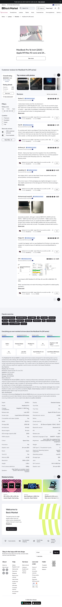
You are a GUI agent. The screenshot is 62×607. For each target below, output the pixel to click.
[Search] (20, 8)
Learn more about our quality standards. (30, 398)
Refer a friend (25, 565)
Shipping (14, 573)
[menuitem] (13, 12)
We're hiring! (5, 567)
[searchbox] (28, 8)
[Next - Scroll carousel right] (58, 75)
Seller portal (15, 569)
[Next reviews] (58, 299)
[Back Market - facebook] (7, 573)
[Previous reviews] (54, 299)
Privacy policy (35, 575)
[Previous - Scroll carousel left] (54, 75)
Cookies (34, 577)
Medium (44, 569)
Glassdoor (44, 567)
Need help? (49, 8)
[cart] (58, 8)
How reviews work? (9, 96)
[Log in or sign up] (55, 8)
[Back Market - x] (7, 570)
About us (4, 565)
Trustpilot (44, 565)
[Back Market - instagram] (3, 570)
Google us (9, 524)
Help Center (15, 579)
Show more (21, 113)
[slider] (3, 111)
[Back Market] (10, 8)
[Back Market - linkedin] (3, 573)
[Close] (60, 2)
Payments (14, 571)
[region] (38, 84)
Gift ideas (14, 585)
